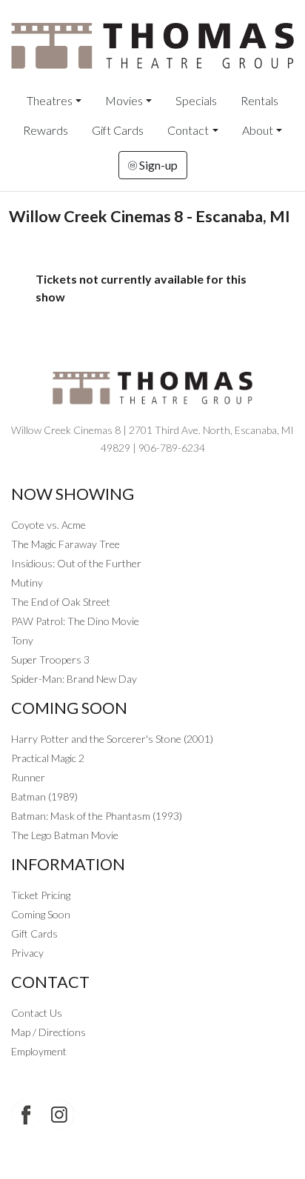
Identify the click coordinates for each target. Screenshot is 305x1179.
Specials (196, 100)
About (257, 130)
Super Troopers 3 (50, 659)
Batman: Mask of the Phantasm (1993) (96, 815)
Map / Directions (48, 1032)
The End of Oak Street (60, 601)
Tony (22, 640)
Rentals (259, 100)
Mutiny (27, 582)
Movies (124, 100)
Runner (28, 777)
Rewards (45, 130)
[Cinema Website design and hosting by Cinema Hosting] (152, 1157)
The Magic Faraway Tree (65, 544)
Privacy (27, 952)
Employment (39, 1051)
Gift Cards (118, 130)
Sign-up (157, 165)
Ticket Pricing (40, 895)
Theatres (50, 100)
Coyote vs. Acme (48, 524)
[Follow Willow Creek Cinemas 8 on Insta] (59, 1114)
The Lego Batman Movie (64, 835)
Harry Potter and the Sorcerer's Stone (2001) (112, 738)
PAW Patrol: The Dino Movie (75, 621)
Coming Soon (40, 914)
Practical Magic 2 (47, 758)
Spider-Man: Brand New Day (74, 678)
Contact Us (36, 1012)
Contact (188, 130)
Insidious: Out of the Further (76, 563)
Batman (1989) (44, 796)
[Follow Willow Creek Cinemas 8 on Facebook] (26, 1114)
